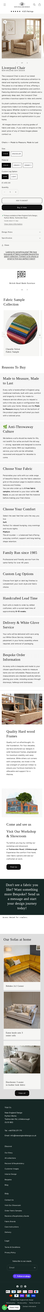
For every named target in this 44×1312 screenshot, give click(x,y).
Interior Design (11, 1174)
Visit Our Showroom (13, 1205)
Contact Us (9, 1200)
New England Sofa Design (24, 1300)
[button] (4, 4)
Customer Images (12, 1169)
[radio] (5, 153)
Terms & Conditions (12, 1247)
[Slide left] (16, 62)
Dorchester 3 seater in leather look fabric (15, 1083)
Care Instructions (12, 1227)
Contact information (29, 1306)
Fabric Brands (10, 1222)
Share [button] (6, 245)
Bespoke (8, 1180)
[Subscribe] (34, 1267)
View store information (13, 224)
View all (22, 1093)
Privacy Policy (10, 1253)
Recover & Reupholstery (14, 1163)
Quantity (5, 187)
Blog (6, 1185)
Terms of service (34, 1303)
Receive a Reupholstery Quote (17, 1216)
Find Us (13, 867)
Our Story (8, 1153)
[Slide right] (27, 62)
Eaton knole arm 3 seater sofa (14, 1034)
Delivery (8, 1232)
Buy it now (22, 207)
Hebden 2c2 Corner (15, 986)
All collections (10, 1158)
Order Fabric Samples (13, 1211)
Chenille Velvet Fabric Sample (13, 350)
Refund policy (10, 1303)
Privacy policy (22, 1303)
